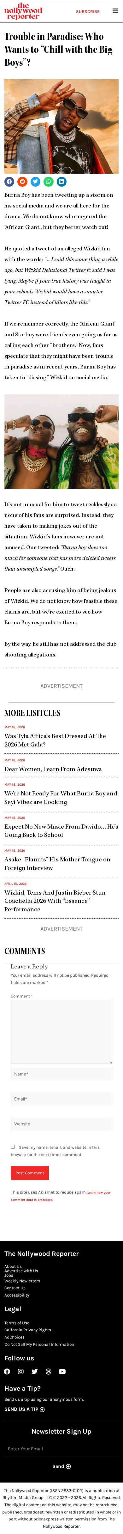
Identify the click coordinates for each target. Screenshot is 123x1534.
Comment (22, 995)
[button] (9, 182)
